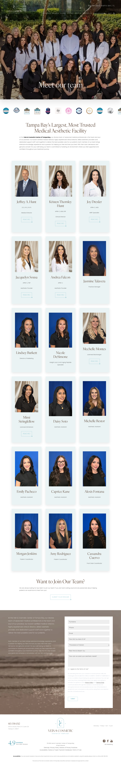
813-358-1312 (93, 6)
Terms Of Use (77, 750)
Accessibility (43, 750)
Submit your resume (60, 597)
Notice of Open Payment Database (60, 750)
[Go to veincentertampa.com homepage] (60, 726)
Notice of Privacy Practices (68, 748)
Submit (73, 699)
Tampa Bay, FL (107, 6)
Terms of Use (100, 683)
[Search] (114, 13)
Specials (70, 13)
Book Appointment (100, 13)
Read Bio (26, 219)
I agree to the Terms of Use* (79, 669)
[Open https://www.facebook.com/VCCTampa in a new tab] (60, 738)
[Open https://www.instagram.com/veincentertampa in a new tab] (54, 738)
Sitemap (46, 748)
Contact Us (87, 13)
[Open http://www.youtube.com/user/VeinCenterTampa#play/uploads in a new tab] (67, 738)
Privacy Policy (89, 683)
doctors (36, 761)
